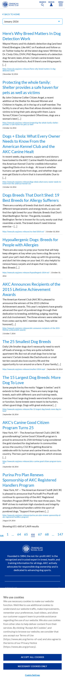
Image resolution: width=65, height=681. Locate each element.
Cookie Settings (32, 675)
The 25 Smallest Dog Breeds (27, 341)
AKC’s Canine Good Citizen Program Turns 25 (26, 425)
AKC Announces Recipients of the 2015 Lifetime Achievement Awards (31, 289)
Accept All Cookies (32, 657)
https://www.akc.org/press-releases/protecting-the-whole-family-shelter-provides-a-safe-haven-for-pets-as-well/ (31, 123)
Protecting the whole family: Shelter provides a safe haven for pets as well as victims (31, 87)
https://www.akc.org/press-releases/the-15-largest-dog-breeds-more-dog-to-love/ (32, 410)
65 (26, 534)
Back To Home (12, 14)
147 (60, 534)
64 (19, 534)
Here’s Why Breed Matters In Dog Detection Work (32, 36)
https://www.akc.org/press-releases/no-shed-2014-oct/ (23, 231)
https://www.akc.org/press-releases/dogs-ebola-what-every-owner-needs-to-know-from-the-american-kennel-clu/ (32, 182)
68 (47, 534)
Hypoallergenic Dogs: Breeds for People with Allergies (30, 242)
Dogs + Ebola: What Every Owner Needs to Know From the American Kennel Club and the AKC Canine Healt (31, 144)
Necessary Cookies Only (32, 666)
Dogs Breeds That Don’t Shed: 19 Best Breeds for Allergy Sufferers (31, 198)
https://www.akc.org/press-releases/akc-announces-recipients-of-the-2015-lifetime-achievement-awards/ (31, 329)
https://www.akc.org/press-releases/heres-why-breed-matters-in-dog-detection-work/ (29, 69)
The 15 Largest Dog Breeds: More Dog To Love (32, 380)
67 (40, 534)
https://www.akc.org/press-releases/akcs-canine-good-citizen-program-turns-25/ (32, 462)
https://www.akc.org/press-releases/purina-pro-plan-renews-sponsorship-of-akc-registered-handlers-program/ (32, 516)
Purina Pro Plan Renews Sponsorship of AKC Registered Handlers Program (29, 479)
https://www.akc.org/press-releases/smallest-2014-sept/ (24, 369)
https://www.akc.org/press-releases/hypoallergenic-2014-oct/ (26, 272)
